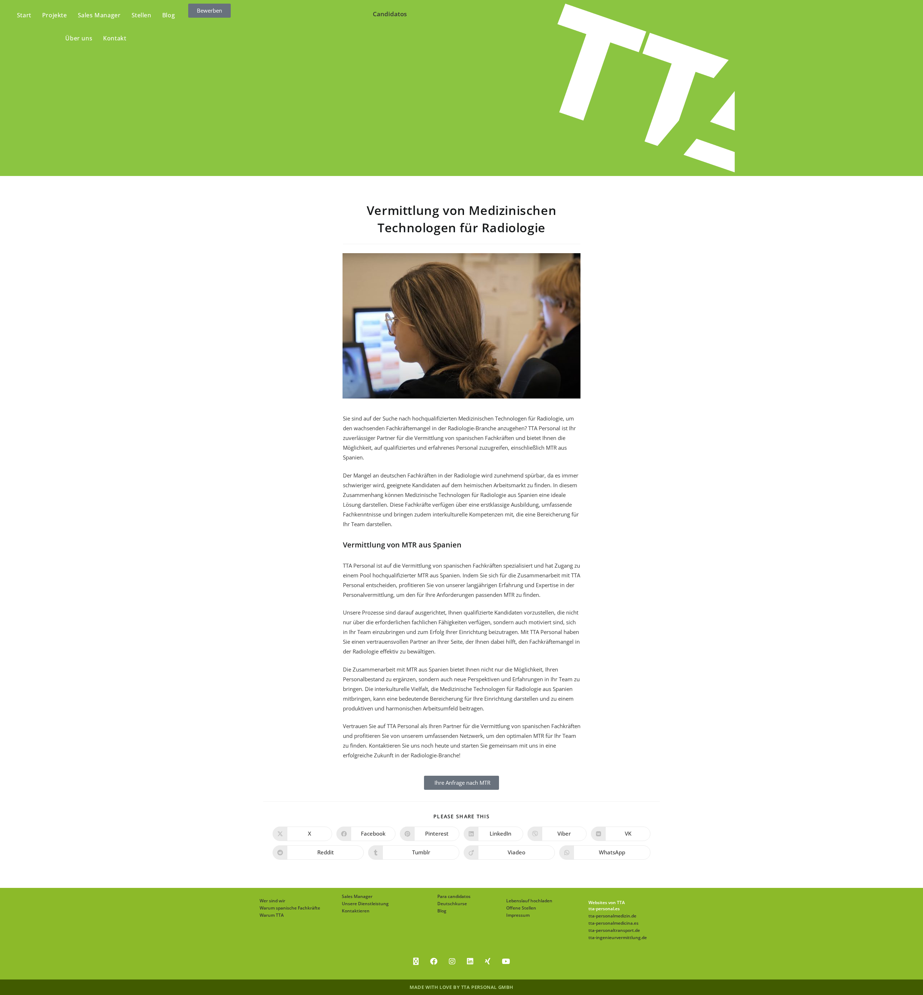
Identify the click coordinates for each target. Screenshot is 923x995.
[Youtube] (506, 961)
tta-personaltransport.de (614, 930)
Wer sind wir (272, 901)
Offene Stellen (521, 908)
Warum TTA (272, 915)
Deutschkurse (452, 904)
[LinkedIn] (470, 961)
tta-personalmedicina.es (613, 923)
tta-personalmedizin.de (612, 916)
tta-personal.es (604, 909)
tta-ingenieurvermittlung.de (617, 937)
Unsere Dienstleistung (365, 904)
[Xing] (487, 961)
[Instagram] (452, 961)
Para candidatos (454, 896)
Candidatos (390, 14)
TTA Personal (544, 428)
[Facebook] (434, 961)
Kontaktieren (356, 911)
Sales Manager (357, 896)
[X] (416, 961)
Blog (441, 911)
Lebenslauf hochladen (529, 901)
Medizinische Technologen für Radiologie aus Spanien (471, 494)
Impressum (518, 915)
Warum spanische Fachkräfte (290, 908)
